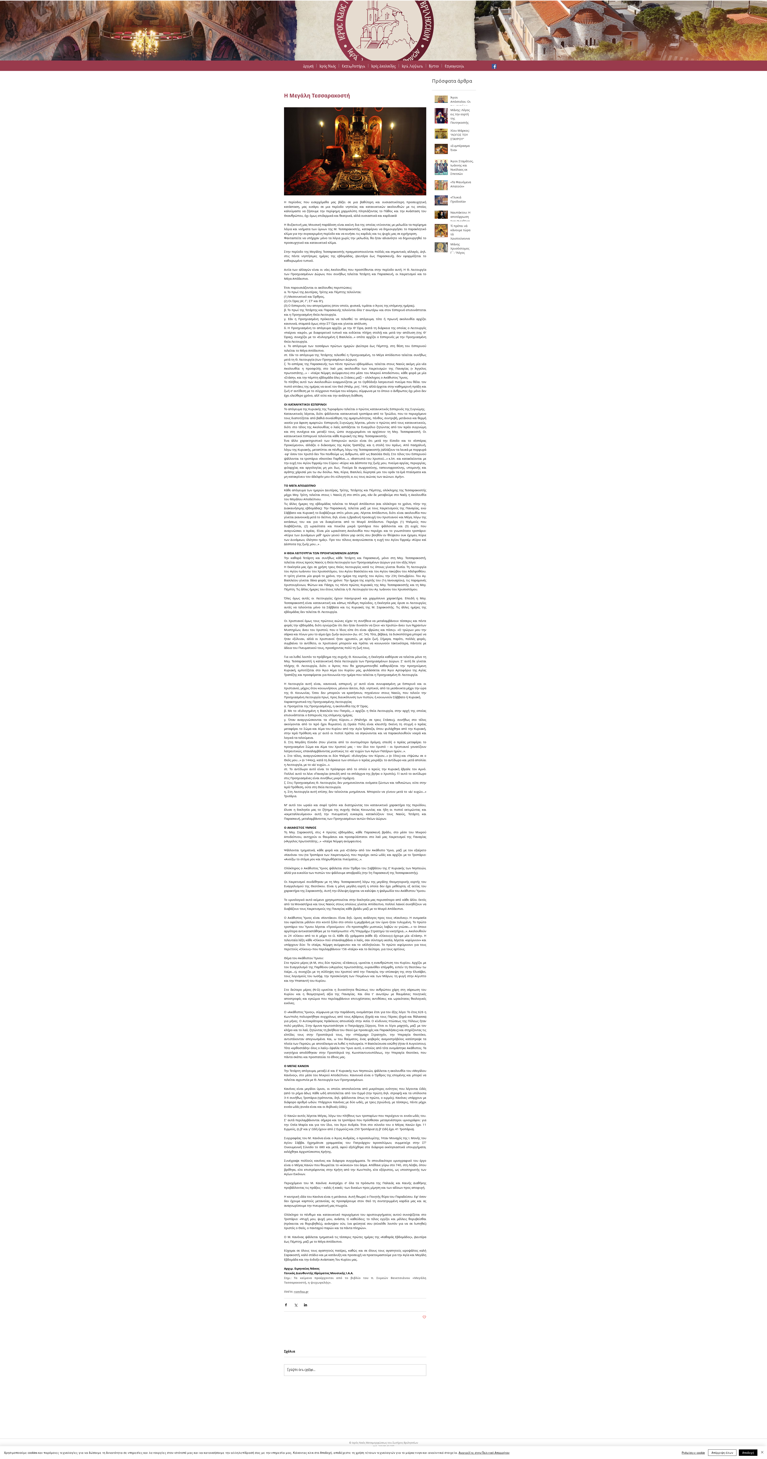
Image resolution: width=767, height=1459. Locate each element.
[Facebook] (494, 66)
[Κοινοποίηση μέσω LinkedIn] (305, 1305)
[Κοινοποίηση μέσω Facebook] (286, 1305)
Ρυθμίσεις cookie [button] (693, 1453)
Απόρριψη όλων (722, 1453)
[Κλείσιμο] (762, 1452)
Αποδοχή (748, 1453)
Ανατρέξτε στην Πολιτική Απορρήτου (484, 1453)
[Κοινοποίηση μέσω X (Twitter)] (296, 1305)
